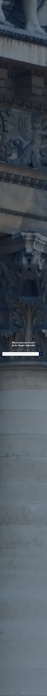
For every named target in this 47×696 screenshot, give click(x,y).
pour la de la (6, 2)
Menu (45, 2)
